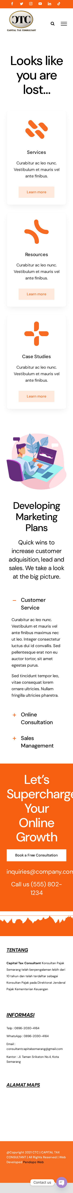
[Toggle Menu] (64, 24)
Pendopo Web (33, 1162)
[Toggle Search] (53, 24)
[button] (36, 603)
